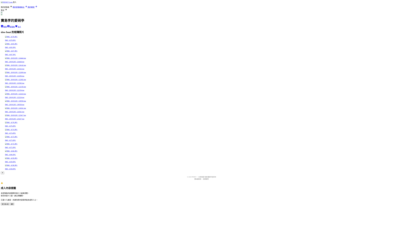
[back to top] (2, 173)
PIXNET (194, 177)
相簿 (5, 27)
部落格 (12, 27)
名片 (19, 27)
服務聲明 (206, 179)
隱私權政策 (197, 179)
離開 (12, 204)
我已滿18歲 (5, 204)
